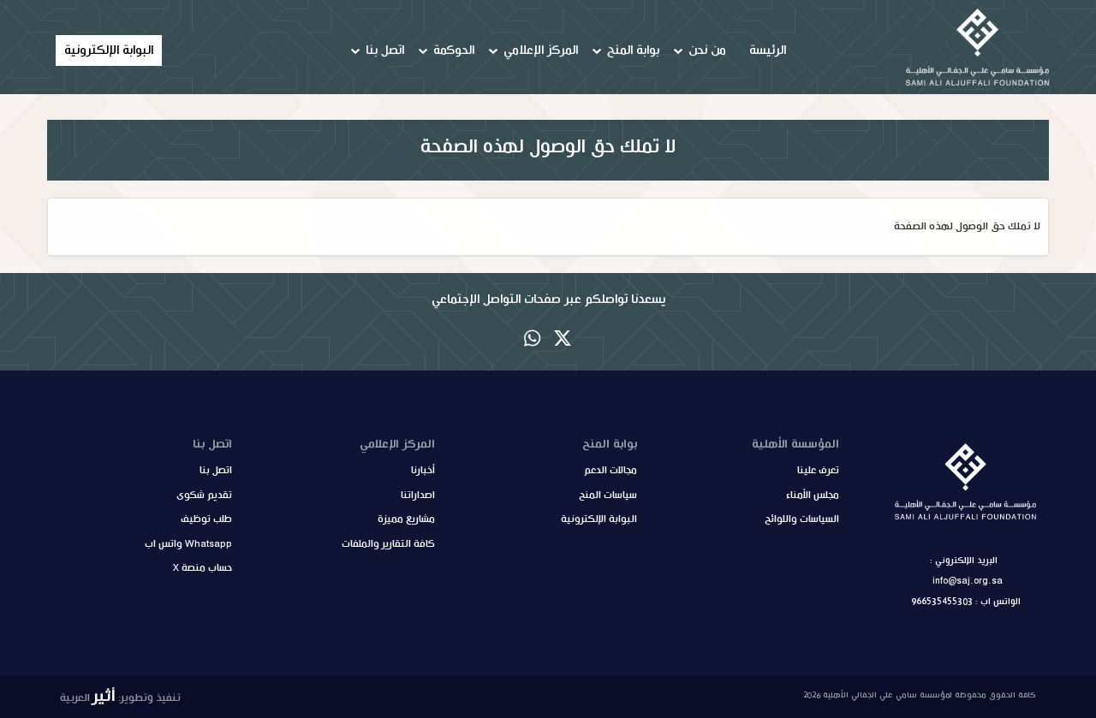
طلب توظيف (206, 519)
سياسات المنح (608, 495)
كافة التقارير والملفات (388, 544)
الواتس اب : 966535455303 (966, 601)
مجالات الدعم (610, 471)
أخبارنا (423, 471)
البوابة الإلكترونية (108, 50)
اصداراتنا (418, 495)
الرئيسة (767, 50)
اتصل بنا (216, 471)
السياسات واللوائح (802, 519)
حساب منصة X (202, 568)
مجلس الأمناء (812, 495)
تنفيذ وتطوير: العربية (120, 696)
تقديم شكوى (204, 495)
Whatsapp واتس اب (188, 544)
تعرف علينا (818, 471)
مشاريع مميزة (406, 519)
